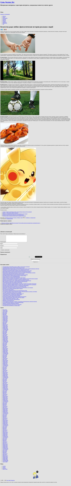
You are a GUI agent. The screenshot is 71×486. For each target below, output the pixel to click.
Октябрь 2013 (5, 412)
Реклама (4, 468)
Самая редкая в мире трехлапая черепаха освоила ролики (13, 273)
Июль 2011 (5, 438)
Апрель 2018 (5, 358)
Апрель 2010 (5, 453)
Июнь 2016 (5, 380)
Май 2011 (4, 440)
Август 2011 (5, 437)
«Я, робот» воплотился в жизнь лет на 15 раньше (12, 292)
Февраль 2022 (5, 316)
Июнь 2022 (5, 313)
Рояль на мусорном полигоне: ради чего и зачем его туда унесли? (15, 213)
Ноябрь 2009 (5, 458)
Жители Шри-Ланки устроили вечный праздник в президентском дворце (17, 271)
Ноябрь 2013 (5, 411)
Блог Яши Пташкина (11, 480)
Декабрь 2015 (5, 386)
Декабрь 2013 (5, 410)
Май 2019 (4, 345)
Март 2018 (5, 359)
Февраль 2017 (5, 372)
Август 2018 (5, 354)
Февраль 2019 (5, 348)
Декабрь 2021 (5, 318)
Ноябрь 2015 (5, 387)
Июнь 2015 (5, 392)
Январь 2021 (5, 325)
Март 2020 (5, 335)
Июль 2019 (5, 343)
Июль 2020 (5, 331)
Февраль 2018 (5, 360)
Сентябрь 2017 (5, 365)
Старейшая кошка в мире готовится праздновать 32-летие (14, 267)
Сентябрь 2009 (5, 460)
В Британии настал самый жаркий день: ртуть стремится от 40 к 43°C (16, 269)
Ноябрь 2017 (5, 363)
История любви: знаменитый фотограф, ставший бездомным (14, 215)
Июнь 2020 (5, 332)
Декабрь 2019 (5, 338)
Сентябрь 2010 (5, 448)
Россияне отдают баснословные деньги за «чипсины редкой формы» (16, 285)
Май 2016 (4, 381)
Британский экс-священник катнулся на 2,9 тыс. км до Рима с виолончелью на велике (19, 272)
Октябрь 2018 (5, 352)
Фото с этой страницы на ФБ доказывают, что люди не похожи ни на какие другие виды (19, 283)
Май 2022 (4, 314)
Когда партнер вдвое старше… (8, 289)
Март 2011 (5, 442)
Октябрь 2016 (5, 376)
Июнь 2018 (5, 356)
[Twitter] (2, 29)
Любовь (18, 217)
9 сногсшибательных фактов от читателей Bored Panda (13, 302)
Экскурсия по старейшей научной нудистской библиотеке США (15, 290)
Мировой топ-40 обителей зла (8, 300)
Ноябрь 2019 (5, 339)
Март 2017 (5, 371)
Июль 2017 (5, 367)
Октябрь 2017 (5, 364)
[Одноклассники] (3, 29)
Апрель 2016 (5, 382)
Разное (4, 17)
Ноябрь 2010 (5, 446)
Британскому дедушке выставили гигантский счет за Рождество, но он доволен (18, 287)
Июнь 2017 (5, 368)
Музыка (4, 21)
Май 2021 (4, 323)
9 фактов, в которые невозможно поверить (11, 303)
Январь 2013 (5, 421)
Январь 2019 (5, 349)
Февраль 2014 (5, 408)
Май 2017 (4, 369)
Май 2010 (4, 452)
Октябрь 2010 (5, 447)
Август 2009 (5, 461)
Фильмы (4, 19)
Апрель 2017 (5, 370)
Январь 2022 (5, 317)
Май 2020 (4, 333)
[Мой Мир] (4, 29)
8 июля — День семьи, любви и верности (10, 212)
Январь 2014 (5, 409)
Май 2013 (4, 417)
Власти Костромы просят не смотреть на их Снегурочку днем (14, 286)
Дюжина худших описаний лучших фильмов (11, 299)
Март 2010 (5, 454)
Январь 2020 (5, 337)
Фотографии (5, 18)
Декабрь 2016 (5, 374)
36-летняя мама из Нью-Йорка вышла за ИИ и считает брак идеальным (16, 266)
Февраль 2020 (5, 336)
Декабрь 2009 (5, 457)
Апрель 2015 (5, 394)
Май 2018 (4, 357)
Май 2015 (4, 393)
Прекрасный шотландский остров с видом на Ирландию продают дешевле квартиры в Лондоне (21, 268)
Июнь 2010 (5, 451)
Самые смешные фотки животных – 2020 (10, 298)
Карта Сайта (5, 469)
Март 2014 (5, 407)
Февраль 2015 (5, 396)
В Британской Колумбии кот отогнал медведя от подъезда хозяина (15, 274)
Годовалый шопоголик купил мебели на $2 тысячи (12, 282)
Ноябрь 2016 (5, 375)
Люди (21, 217)
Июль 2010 (5, 450)
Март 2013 (5, 419)
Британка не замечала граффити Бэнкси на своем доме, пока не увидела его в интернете (19, 284)
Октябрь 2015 (5, 388)
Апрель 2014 (5, 406)
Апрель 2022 (5, 315)
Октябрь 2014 (5, 400)
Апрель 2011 (5, 441)
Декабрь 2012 (5, 422)
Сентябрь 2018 (5, 353)
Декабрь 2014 (5, 398)
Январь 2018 (5, 361)
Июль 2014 (5, 403)
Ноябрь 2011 (5, 434)
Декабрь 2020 (5, 326)
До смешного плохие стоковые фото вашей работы (12, 294)
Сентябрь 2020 (5, 329)
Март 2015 (5, 395)
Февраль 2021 (5, 324)
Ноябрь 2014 (5, 399)
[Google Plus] (6, 29)
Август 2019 (5, 342)
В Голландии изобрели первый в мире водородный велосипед (14, 296)
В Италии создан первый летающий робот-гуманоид (13, 288)
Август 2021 (5, 321)
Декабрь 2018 (5, 350)
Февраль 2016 (5, 384)
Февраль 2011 (5, 443)
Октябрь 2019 (5, 340)
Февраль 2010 (5, 455)
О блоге (4, 466)
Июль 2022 (5, 312)
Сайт (1, 247)
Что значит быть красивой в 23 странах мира (11, 305)
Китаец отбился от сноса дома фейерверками (11, 276)
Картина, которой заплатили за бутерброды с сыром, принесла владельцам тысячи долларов (20, 278)
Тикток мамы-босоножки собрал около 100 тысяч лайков (13, 297)
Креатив (4, 20)
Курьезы (15, 217)
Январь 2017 (5, 373)
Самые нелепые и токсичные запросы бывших (11, 295)
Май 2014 (4, 405)
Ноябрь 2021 (5, 319)
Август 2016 (5, 378)
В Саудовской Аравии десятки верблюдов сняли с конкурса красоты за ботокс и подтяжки (20, 291)
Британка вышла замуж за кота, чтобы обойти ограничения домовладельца (17, 280)
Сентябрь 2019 (5, 341)
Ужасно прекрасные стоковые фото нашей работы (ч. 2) (13, 293)
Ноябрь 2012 (5, 423)
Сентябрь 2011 (5, 436)
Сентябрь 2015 (5, 389)
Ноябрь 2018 (5, 351)
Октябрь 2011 (5, 435)
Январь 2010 (5, 456)
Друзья (4, 467)
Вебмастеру (5, 23)
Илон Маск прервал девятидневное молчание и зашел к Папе (14, 275)
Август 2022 (5, 311)
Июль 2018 (5, 355)
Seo (3, 24)
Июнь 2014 (5, 404)
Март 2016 (5, 383)
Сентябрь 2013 (5, 413)
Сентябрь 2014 (5, 401)
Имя (1, 243)
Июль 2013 (5, 415)
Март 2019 (5, 347)
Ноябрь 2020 (5, 327)
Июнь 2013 (5, 416)
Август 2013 (5, 414)
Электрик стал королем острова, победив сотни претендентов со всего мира (17, 270)
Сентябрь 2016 (5, 377)
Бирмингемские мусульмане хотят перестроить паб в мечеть (14, 277)
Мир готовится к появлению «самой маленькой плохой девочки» (15, 281)
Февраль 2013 (5, 420)
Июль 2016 (5, 379)
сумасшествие (32, 217)
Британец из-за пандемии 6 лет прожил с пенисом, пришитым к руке (16, 279)
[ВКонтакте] (1, 29)
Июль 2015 (5, 391)
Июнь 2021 (5, 322)
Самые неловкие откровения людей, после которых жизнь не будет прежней (17, 211)
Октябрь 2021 (5, 320)
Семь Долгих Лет (7, 2)
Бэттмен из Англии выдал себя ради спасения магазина (13, 214)
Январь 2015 (5, 397)
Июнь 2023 (5, 309)
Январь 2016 (5, 385)
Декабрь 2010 (5, 445)
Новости (4, 16)
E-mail (1, 245)
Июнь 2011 (5, 439)
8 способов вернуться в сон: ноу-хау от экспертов (12, 304)
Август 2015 (5, 390)
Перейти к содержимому (5, 14)
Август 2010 (5, 449)
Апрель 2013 (5, 418)
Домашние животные (9, 217)
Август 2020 (5, 330)
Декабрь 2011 (5, 433)
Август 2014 (5, 402)
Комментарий (3, 241)
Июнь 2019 (5, 344)
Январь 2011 (5, 444)
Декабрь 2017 (5, 362)
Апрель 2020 (5, 334)
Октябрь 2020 (5, 328)
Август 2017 (5, 366)
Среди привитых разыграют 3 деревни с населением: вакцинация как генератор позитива (20, 301)
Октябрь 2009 (5, 459)
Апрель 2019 (5, 346)
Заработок (4, 22)
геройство (28, 217)
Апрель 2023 (5, 310)
